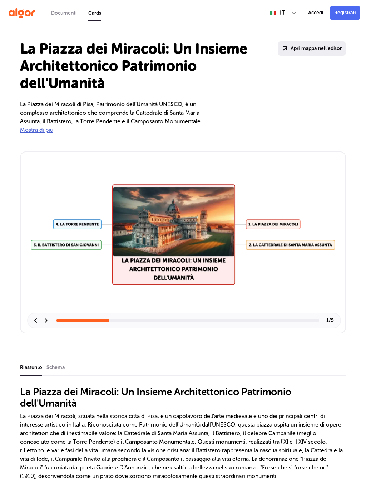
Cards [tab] (94, 13)
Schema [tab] (55, 367)
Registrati (345, 13)
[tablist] (76, 12)
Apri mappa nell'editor (316, 48)
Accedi (315, 13)
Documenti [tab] (64, 13)
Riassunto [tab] (31, 367)
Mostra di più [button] (36, 129)
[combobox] (283, 13)
